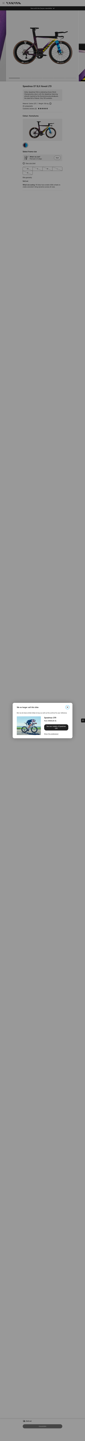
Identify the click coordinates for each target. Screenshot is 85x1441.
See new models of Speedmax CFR (56, 727)
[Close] (67, 707)
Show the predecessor (51, 734)
